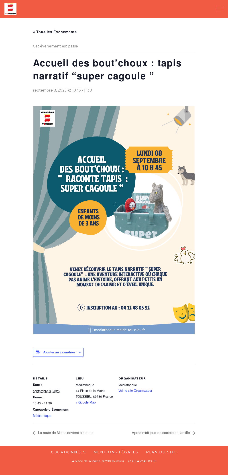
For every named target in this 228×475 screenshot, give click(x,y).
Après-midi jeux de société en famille (161, 432)
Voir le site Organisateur (135, 390)
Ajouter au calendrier (59, 352)
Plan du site (161, 452)
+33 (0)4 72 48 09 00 (142, 461)
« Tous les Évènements (55, 31)
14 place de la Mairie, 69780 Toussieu (97, 461)
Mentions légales (116, 452)
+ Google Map (86, 402)
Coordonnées (68, 452)
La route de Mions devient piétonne (65, 432)
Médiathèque (42, 415)
